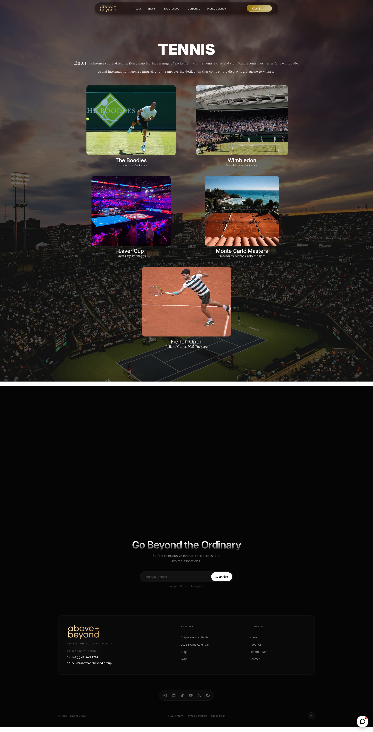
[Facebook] (208, 695)
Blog (184, 652)
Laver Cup (131, 251)
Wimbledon (242, 160)
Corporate (194, 8)
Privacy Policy (175, 715)
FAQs (184, 659)
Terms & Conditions (196, 715)
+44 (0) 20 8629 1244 (84, 657)
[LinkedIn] (174, 695)
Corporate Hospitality (194, 637)
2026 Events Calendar (195, 644)
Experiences (171, 8)
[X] (199, 695)
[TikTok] (182, 695)
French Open (187, 341)
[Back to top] (311, 715)
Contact (255, 659)
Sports (152, 8)
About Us (255, 644)
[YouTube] (191, 695)
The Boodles (131, 160)
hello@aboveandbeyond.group (91, 663)
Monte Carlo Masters (242, 251)
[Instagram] (165, 695)
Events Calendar (217, 8)
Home (253, 637)
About (137, 8)
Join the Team (258, 652)
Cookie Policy (218, 715)
